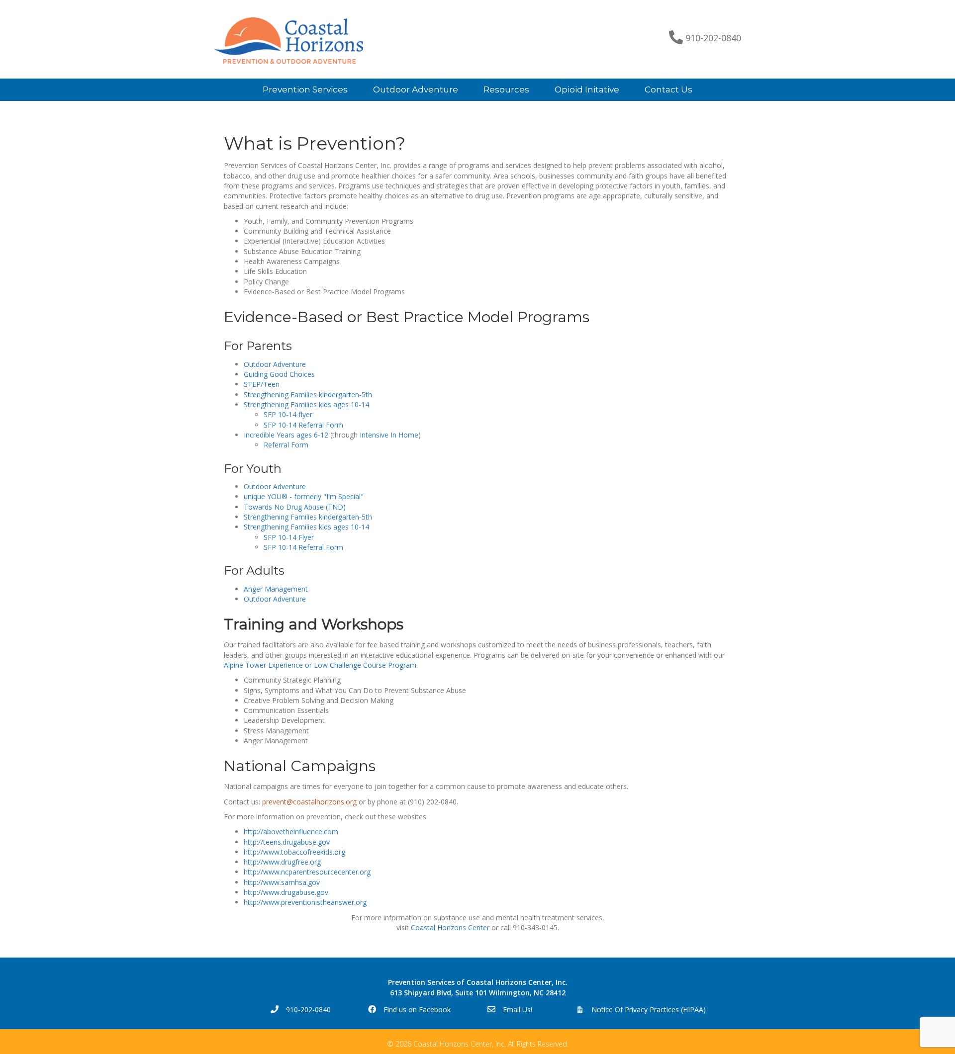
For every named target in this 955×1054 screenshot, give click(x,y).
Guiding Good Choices (279, 374)
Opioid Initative (587, 89)
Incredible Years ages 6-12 (286, 434)
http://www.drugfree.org (282, 862)
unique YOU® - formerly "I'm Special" (304, 496)
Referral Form (287, 444)
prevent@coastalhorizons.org (309, 801)
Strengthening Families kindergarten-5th (308, 394)
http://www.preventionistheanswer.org (305, 902)
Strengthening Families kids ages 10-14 (306, 404)
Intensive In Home (389, 434)
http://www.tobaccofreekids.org (294, 852)
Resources (506, 89)
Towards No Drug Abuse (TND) (295, 507)
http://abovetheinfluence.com (291, 831)
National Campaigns (300, 766)
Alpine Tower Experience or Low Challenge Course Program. (321, 665)
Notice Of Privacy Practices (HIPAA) (648, 1009)
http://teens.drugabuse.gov (287, 842)
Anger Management (276, 589)
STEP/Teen (262, 384)
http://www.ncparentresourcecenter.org (307, 872)
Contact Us (668, 89)
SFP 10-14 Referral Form (303, 425)
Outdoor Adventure (415, 89)
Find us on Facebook (417, 1009)
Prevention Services (305, 89)
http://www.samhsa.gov (282, 882)
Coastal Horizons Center (450, 927)
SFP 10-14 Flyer (289, 537)
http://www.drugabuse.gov (286, 892)
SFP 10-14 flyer (288, 414)
